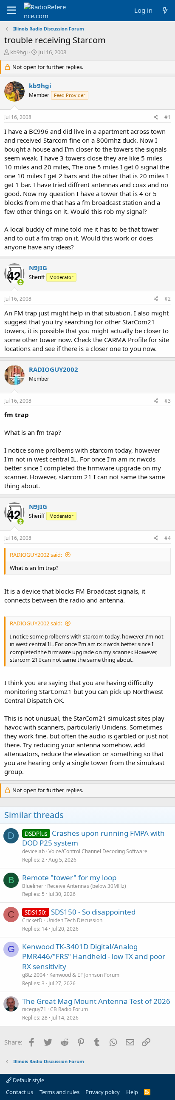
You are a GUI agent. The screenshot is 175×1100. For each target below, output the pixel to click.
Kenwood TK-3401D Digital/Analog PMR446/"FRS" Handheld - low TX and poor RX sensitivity (93, 957)
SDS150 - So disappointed (93, 912)
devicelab (33, 851)
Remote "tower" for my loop (69, 877)
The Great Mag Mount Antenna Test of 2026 (96, 1001)
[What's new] (165, 10)
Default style (27, 1080)
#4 (167, 538)
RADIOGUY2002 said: (36, 554)
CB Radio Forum (69, 1009)
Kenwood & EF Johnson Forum (84, 974)
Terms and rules (59, 1092)
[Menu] (12, 10)
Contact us (19, 1092)
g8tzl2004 (33, 974)
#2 (167, 298)
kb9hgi (19, 52)
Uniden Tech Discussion (74, 920)
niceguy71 (34, 1009)
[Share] (156, 117)
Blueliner (32, 886)
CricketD (32, 920)
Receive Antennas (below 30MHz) (86, 886)
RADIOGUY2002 (53, 369)
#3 (167, 400)
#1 (167, 117)
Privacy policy (102, 1092)
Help (132, 1092)
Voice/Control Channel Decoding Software (97, 851)
